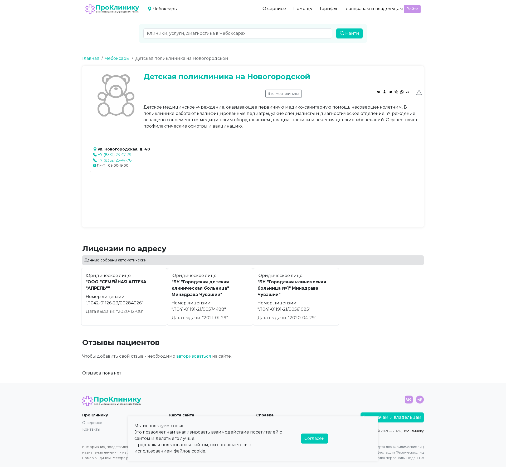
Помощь (302, 8)
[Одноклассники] (384, 92)
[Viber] (396, 92)
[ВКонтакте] (378, 92)
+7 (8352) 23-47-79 (115, 154)
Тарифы (328, 8)
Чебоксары (117, 58)
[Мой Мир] (407, 92)
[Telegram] (390, 92)
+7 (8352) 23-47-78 (115, 160)
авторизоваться (193, 356)
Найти (351, 33)
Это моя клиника (283, 93)
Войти (412, 9)
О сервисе (274, 8)
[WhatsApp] (402, 92)
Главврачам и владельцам (373, 8)
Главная (90, 58)
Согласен (314, 438)
